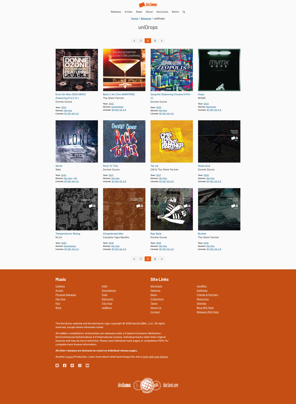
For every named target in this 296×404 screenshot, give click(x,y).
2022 (111, 103)
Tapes (153, 303)
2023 (63, 107)
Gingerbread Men (113, 233)
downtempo (117, 107)
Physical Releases (66, 294)
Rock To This (110, 165)
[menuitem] (184, 11)
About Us (155, 307)
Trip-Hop (107, 303)
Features (155, 290)
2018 (111, 243)
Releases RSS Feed (208, 312)
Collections (157, 299)
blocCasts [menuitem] (162, 11)
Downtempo (109, 290)
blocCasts (156, 286)
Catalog (60, 286)
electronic (211, 107)
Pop (58, 303)
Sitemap (201, 303)
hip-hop (68, 110)
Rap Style (155, 233)
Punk (104, 294)
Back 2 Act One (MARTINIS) (119, 94)
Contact (155, 312)
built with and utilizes (155, 356)
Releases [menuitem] (116, 11)
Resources (203, 299)
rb (75, 178)
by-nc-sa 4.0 (71, 113)
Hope (201, 94)
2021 (111, 175)
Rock (58, 307)
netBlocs (107, 307)
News (153, 294)
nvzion (69, 356)
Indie (104, 286)
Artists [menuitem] (128, 11)
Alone (59, 165)
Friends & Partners (207, 294)
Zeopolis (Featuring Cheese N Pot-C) (170, 96)
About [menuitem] (149, 11)
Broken (202, 233)
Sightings (202, 290)
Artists (59, 290)
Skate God (204, 165)
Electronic (107, 299)
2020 (206, 175)
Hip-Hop (61, 299)
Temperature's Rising (68, 233)
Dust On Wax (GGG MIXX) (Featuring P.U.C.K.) (71, 96)
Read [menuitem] (139, 11)
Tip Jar (154, 165)
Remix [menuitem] (175, 11)
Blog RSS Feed (205, 307)
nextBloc (202, 286)
